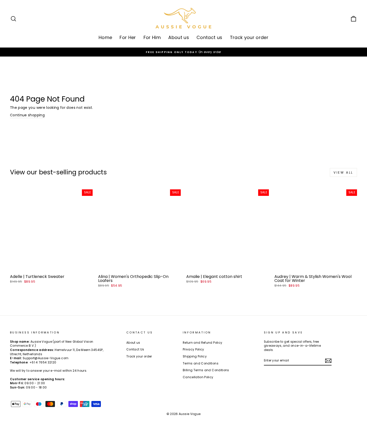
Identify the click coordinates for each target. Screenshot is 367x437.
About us (178, 37)
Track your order (249, 37)
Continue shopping (27, 115)
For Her (128, 37)
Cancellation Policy (198, 377)
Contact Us (135, 349)
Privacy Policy (193, 349)
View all (343, 172)
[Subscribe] (328, 361)
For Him (152, 37)
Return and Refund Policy (202, 343)
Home (105, 37)
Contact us (209, 37)
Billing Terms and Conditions (206, 370)
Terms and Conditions (200, 363)
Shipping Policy (195, 356)
